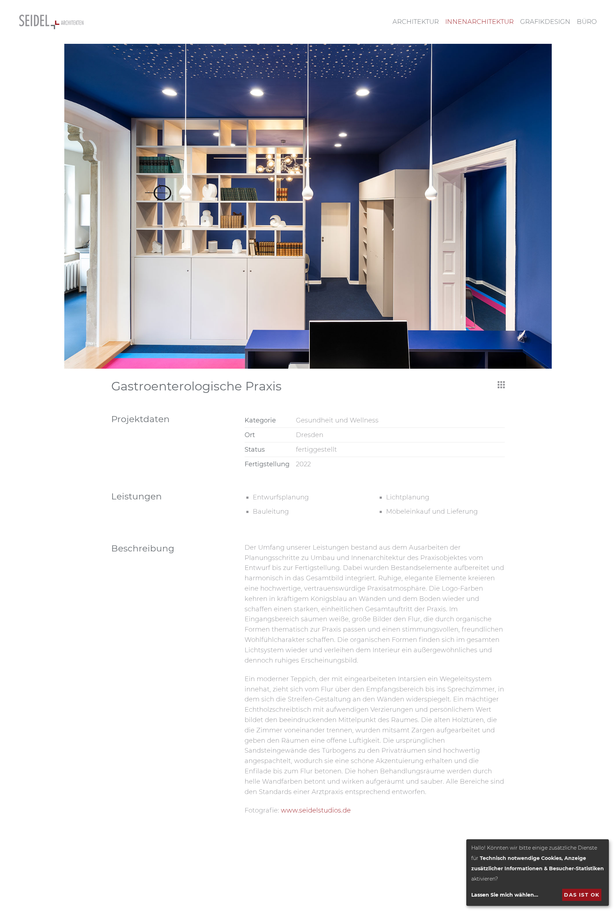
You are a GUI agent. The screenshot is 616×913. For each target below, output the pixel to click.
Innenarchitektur (479, 22)
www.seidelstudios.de (316, 810)
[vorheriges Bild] (31, 206)
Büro (587, 22)
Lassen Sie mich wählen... (504, 895)
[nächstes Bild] (584, 206)
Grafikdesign (545, 22)
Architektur (415, 22)
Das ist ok (581, 895)
